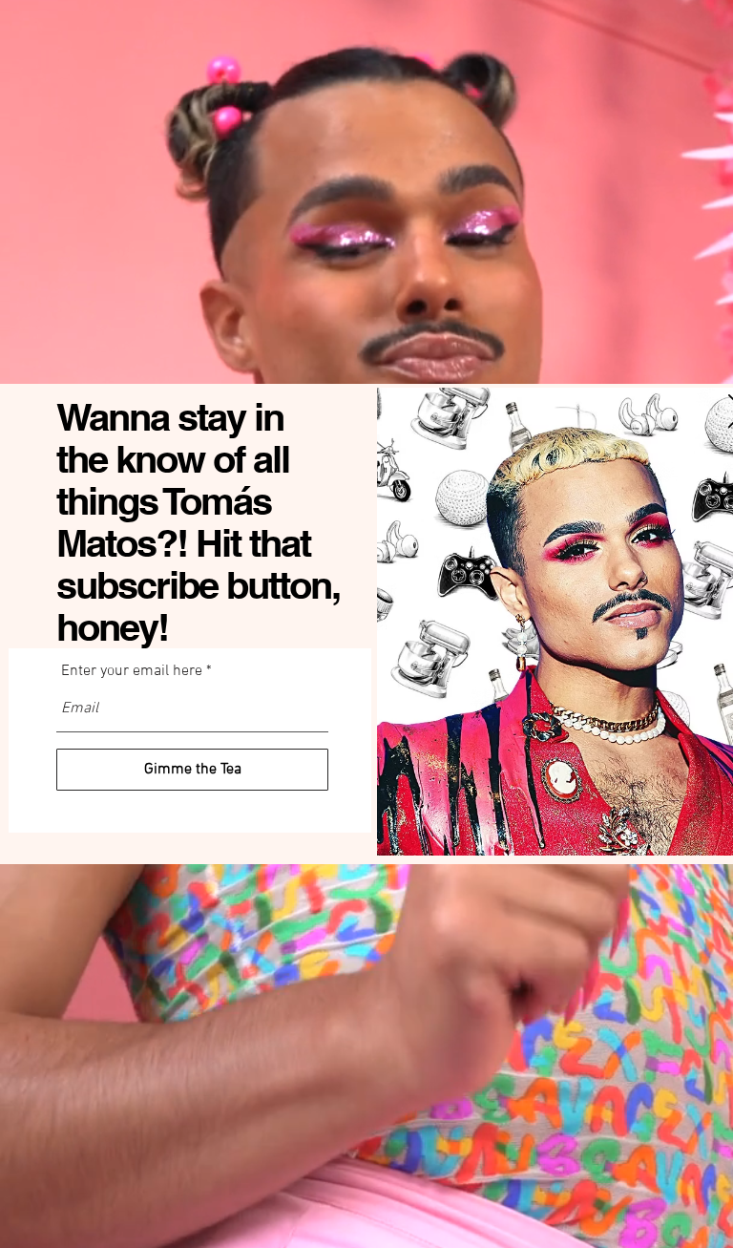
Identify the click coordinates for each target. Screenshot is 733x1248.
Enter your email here (131, 671)
